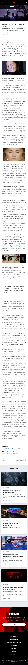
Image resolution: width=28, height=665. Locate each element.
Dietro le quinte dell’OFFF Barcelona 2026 (10, 524)
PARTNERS (14, 652)
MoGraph (17, 225)
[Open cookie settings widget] (2, 662)
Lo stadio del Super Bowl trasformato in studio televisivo (13, 556)
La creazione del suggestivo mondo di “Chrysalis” (11, 492)
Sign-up (14, 624)
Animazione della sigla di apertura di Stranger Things (13, 588)
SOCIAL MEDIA (14, 648)
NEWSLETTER (14, 645)
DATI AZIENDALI (14, 655)
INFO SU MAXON (14, 636)
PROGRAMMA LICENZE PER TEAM (14, 642)
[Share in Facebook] (21, 460)
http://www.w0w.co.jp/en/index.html (11, 448)
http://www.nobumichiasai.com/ (10, 453)
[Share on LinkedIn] (25, 460)
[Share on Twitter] (23, 460)
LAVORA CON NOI (14, 639)
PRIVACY (14, 658)
